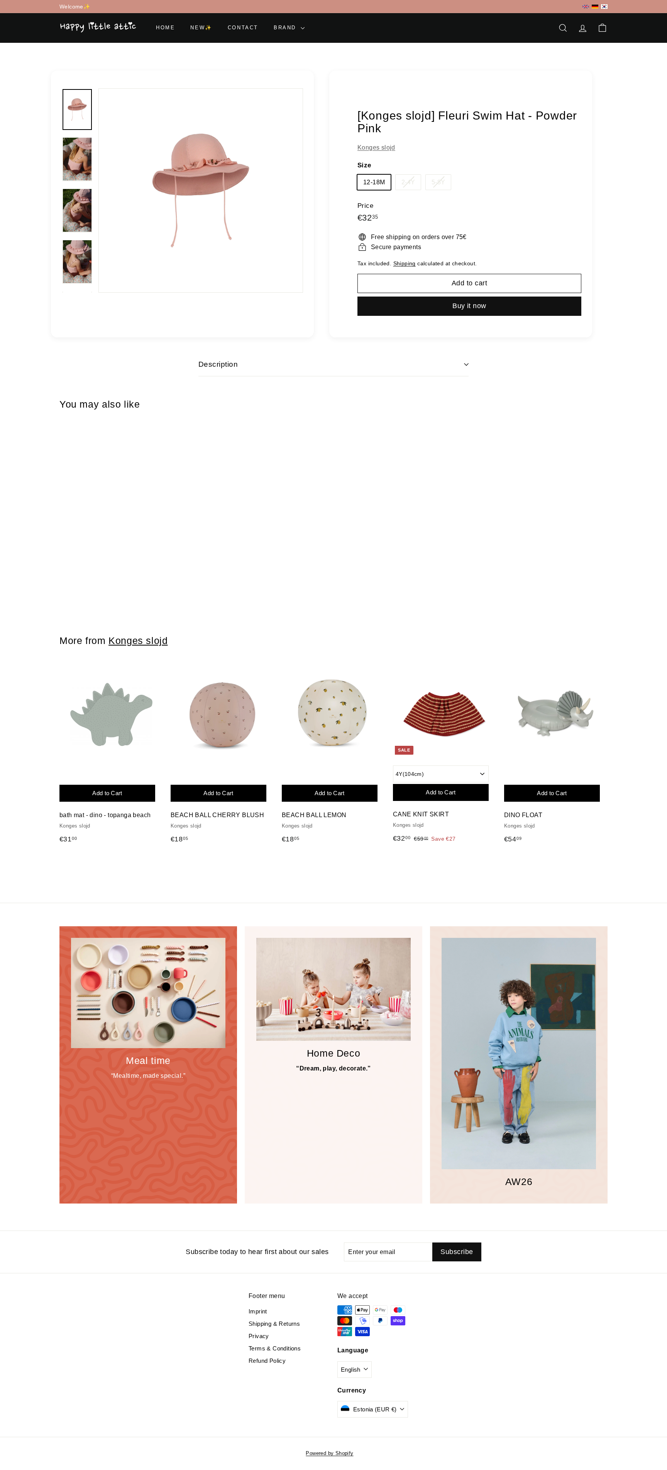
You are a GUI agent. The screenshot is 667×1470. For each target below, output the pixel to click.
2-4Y (411, 184)
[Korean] (604, 6)
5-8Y (441, 184)
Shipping (404, 263)
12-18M (374, 182)
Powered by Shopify (329, 1453)
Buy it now (469, 306)
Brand (286, 27)
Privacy (259, 1336)
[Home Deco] (333, 989)
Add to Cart (98, 539)
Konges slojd (376, 147)
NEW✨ (201, 27)
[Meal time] (148, 993)
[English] (585, 6)
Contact (243, 27)
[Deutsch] (595, 6)
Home (165, 27)
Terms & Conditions (275, 1348)
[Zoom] (201, 190)
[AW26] (519, 1053)
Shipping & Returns (274, 1323)
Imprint (258, 1311)
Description (218, 364)
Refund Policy (267, 1360)
